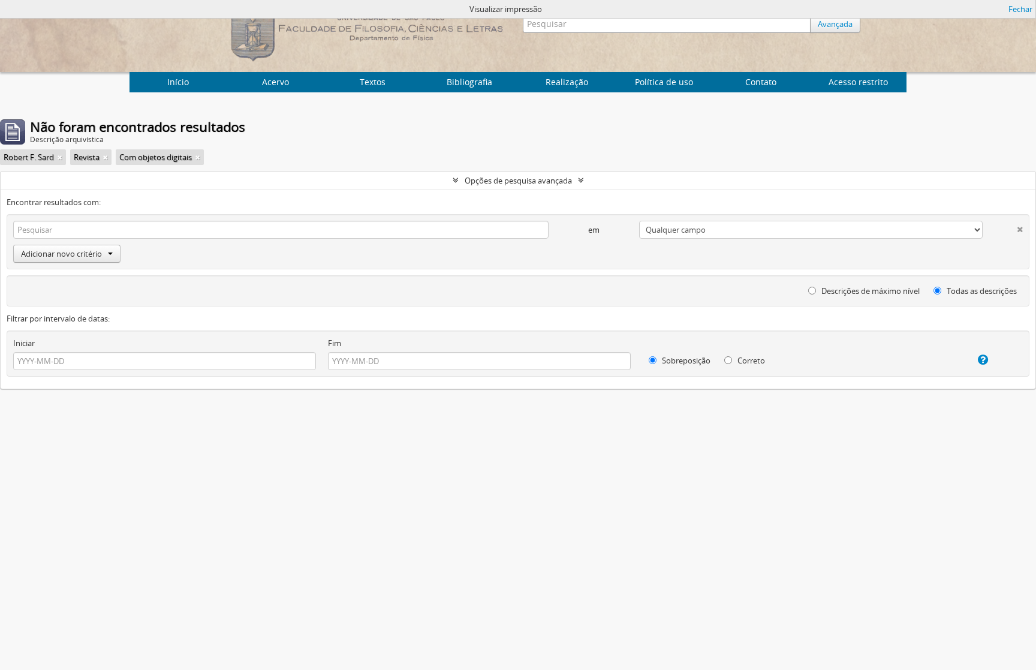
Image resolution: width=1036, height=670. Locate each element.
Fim (334, 343)
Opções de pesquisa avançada (518, 180)
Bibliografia (469, 82)
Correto (750, 360)
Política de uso (664, 82)
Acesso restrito (858, 82)
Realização (567, 82)
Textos (373, 82)
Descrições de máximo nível (870, 291)
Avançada (835, 24)
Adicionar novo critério (61, 253)
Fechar (1020, 9)
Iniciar (24, 343)
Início (178, 82)
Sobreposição (685, 360)
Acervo (275, 82)
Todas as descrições (981, 291)
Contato (760, 82)
